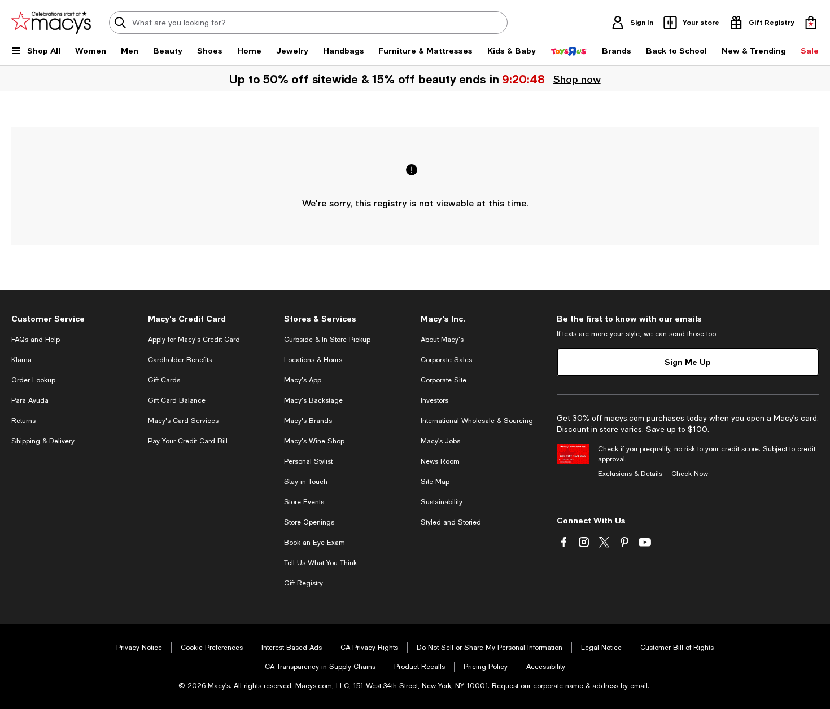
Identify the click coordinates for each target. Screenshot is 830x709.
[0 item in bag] (811, 22)
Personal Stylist (308, 461)
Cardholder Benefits (180, 360)
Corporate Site (443, 380)
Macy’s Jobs (440, 441)
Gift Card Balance (177, 400)
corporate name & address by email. (591, 686)
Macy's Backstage (313, 400)
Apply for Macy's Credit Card (194, 340)
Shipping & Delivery (43, 441)
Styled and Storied (451, 522)
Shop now (577, 79)
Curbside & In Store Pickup (327, 340)
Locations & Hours (313, 360)
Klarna (21, 360)
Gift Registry (303, 583)
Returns (23, 421)
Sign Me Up (688, 362)
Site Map (435, 482)
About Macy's (442, 340)
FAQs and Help (35, 340)
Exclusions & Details (630, 474)
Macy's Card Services (183, 421)
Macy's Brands (308, 421)
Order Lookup (33, 380)
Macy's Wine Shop (314, 441)
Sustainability (441, 502)
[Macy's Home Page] (51, 22)
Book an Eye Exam (314, 543)
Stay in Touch (305, 482)
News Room (440, 461)
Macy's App (302, 380)
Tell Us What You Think (320, 563)
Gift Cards (164, 380)
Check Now (689, 474)
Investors (434, 400)
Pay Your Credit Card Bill (188, 441)
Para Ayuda (30, 400)
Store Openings (309, 522)
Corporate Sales (446, 360)
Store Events (304, 502)
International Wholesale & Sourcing (477, 421)
